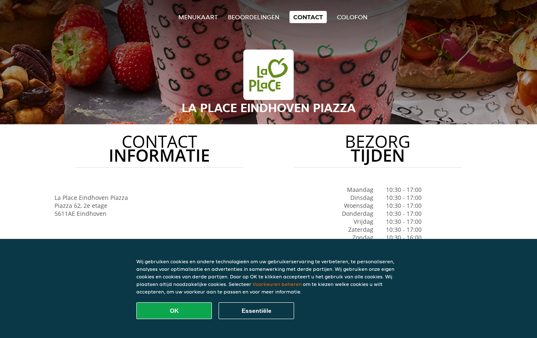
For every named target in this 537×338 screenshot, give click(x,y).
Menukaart (198, 17)
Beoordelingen (253, 17)
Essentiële (256, 310)
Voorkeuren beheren (277, 284)
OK (174, 310)
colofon (352, 17)
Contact (308, 17)
